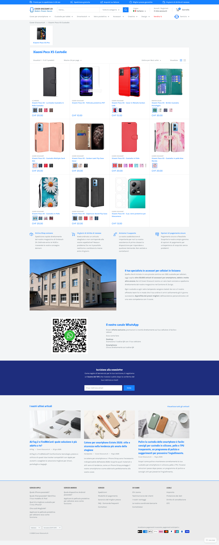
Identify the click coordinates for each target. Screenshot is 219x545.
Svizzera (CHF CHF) (50, 528)
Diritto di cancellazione (176, 500)
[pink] (46, 110)
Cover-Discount (78, 100)
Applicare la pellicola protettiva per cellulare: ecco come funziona (42, 514)
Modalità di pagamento (108, 496)
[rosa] (171, 110)
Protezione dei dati (174, 496)
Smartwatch (82, 16)
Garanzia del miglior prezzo (109, 500)
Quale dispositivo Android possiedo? (74, 493)
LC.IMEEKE (35, 100)
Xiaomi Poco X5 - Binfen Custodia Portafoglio (165, 104)
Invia (129, 388)
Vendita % (158, 16)
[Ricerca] (126, 9)
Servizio (183, 16)
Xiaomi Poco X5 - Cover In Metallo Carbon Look (128, 104)
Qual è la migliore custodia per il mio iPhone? (42, 503)
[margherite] (35, 218)
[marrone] (75, 166)
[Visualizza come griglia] (181, 60)
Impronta (170, 492)
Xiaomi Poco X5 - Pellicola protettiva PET (88, 103)
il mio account (160, 11)
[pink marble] (155, 166)
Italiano (33, 528)
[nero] (35, 110)
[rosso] (115, 110)
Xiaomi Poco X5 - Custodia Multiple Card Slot (48, 159)
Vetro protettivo (100, 16)
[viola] (126, 166)
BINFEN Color (156, 100)
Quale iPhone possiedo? (39, 492)
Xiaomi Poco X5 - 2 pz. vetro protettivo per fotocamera (129, 215)
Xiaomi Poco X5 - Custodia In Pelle (125, 158)
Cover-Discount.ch (37, 22)
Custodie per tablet (62, 16)
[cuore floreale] (51, 218)
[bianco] (160, 110)
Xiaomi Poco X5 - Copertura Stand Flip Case (89, 214)
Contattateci (137, 507)
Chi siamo (136, 492)
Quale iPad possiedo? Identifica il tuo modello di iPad (43, 497)
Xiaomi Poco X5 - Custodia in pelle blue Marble (167, 159)
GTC (168, 503)
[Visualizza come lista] (185, 60)
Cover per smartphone (39, 16)
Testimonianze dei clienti (142, 496)
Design (144, 16)
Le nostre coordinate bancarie (144, 503)
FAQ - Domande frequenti (108, 503)
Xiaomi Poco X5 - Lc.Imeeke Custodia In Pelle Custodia (48, 104)
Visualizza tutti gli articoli (178, 406)
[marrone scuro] (51, 110)
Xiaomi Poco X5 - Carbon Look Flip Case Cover (88, 159)
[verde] (155, 110)
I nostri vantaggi (139, 500)
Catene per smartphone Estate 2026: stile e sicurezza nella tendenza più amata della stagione (107, 446)
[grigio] (40, 110)
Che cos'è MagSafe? (38, 508)
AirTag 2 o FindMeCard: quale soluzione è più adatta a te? (53, 444)
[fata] (46, 218)
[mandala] (40, 218)
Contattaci (102, 507)
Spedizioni (102, 492)
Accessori (117, 16)
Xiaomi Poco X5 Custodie (58, 22)
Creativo (131, 16)
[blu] (120, 110)
